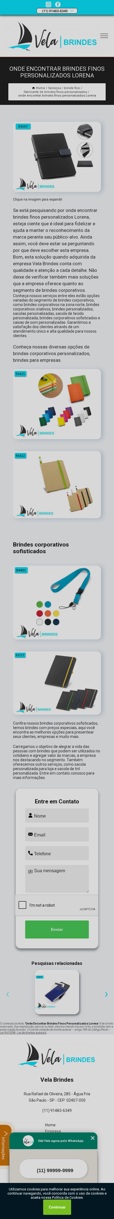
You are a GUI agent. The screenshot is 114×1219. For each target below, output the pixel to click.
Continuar (57, 1207)
